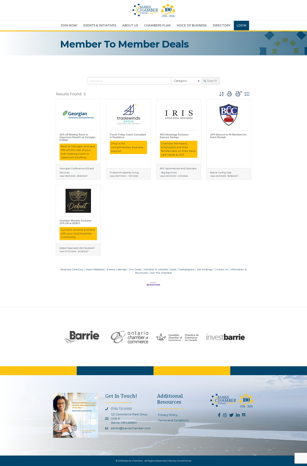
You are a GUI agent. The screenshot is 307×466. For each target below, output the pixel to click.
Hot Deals (135, 269)
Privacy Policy (167, 415)
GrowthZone (184, 460)
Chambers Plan (157, 25)
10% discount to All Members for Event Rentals (228, 136)
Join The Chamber (161, 272)
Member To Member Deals (160, 269)
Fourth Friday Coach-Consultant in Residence (128, 136)
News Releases (95, 269)
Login (241, 25)
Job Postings (204, 269)
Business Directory (71, 269)
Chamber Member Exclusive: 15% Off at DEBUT (76, 222)
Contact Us (221, 269)
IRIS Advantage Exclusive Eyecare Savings (174, 136)
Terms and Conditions (173, 420)
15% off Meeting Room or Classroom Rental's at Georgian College (77, 137)
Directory (221, 25)
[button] (221, 94)
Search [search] (212, 81)
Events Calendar (117, 269)
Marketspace (187, 269)
